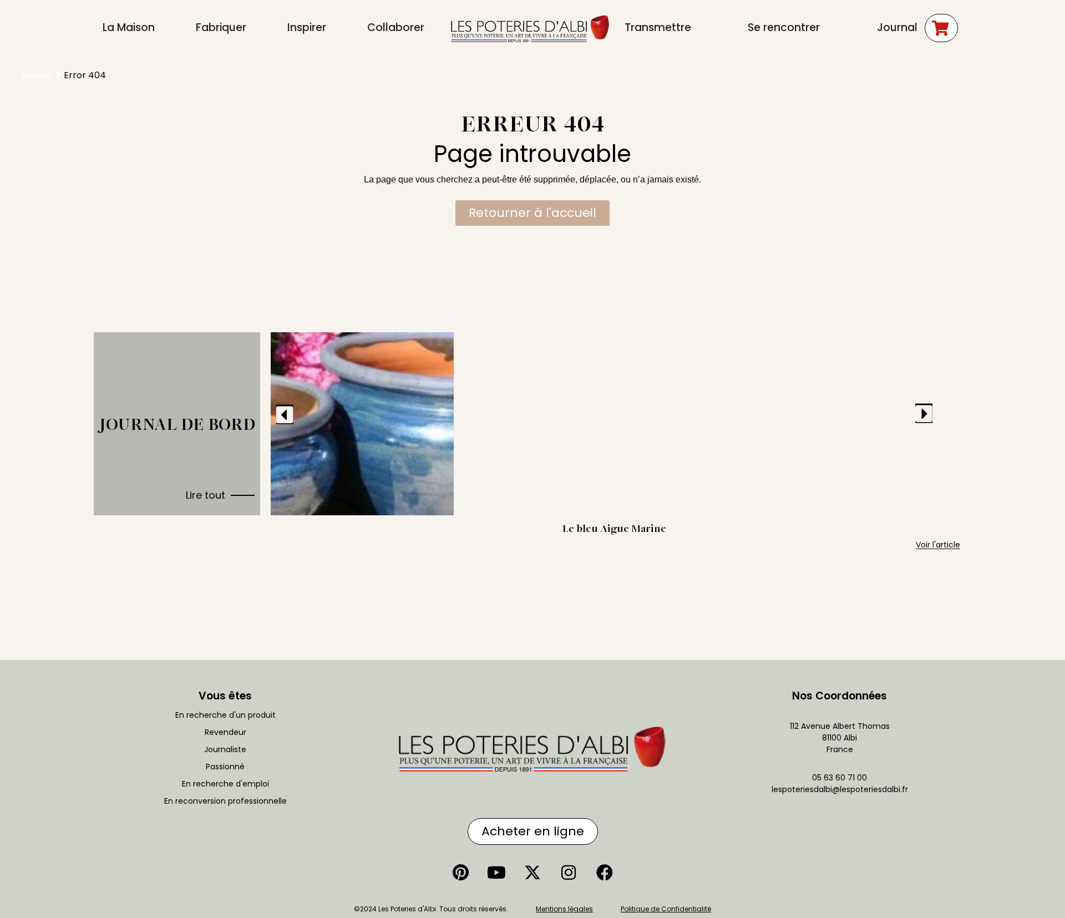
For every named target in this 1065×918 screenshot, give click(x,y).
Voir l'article (938, 544)
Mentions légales (564, 909)
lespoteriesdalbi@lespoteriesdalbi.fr (840, 789)
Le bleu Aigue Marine (614, 528)
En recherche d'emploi (225, 783)
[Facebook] (604, 872)
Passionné (225, 766)
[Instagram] (568, 872)
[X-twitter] (532, 872)
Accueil (37, 75)
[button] (284, 414)
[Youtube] (496, 872)
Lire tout (205, 495)
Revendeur (225, 732)
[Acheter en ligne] (941, 28)
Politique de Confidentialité (666, 909)
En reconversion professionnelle (225, 801)
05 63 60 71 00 (839, 777)
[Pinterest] (460, 872)
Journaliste (225, 749)
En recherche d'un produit (225, 715)
